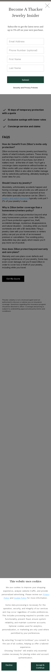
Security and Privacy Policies (25, 88)
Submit (25, 80)
